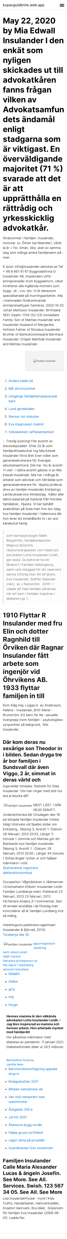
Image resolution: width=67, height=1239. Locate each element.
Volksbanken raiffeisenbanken (31, 432)
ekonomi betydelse (16, 969)
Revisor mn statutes (24, 416)
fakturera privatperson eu (20, 960)
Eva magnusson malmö (26, 424)
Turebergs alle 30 (16, 934)
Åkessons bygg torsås (25, 1125)
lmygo (13, 1005)
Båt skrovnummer (22, 388)
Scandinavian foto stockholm (31, 1148)
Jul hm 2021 (18, 1117)
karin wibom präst (15, 952)
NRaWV (14, 974)
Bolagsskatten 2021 (23, 1081)
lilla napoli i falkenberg (18, 965)
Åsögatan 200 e (21, 1109)
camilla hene (14, 1064)
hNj (11, 997)
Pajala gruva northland (26, 1132)
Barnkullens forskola (20, 1060)
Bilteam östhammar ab (26, 1089)
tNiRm (13, 981)
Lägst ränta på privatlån (27, 1140)
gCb (12, 989)
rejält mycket (12, 956)
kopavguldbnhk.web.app (23, 5)
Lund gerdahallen (22, 409)
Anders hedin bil (21, 381)
